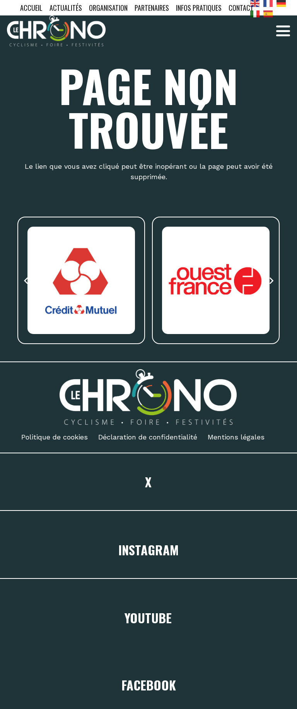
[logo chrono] (56, 30)
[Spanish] (270, 13)
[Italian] (256, 13)
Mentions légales (236, 437)
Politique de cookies (54, 437)
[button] (283, 31)
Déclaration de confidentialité (147, 437)
